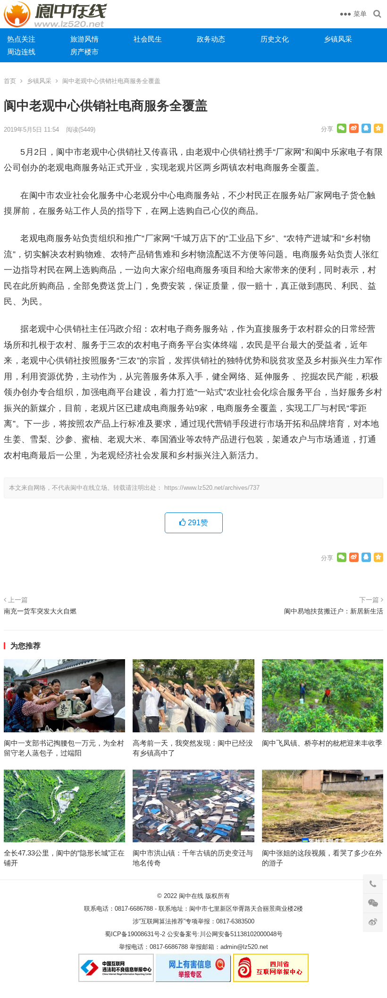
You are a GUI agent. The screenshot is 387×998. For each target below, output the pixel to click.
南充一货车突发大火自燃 (40, 611)
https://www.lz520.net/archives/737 (212, 487)
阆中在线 (191, 895)
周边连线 (21, 52)
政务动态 (211, 39)
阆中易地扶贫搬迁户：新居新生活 (333, 611)
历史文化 (275, 39)
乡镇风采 (338, 39)
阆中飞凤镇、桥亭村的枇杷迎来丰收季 (322, 743)
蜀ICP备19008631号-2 (135, 934)
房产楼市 (84, 52)
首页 (10, 80)
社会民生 (148, 39)
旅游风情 (84, 39)
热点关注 (21, 39)
